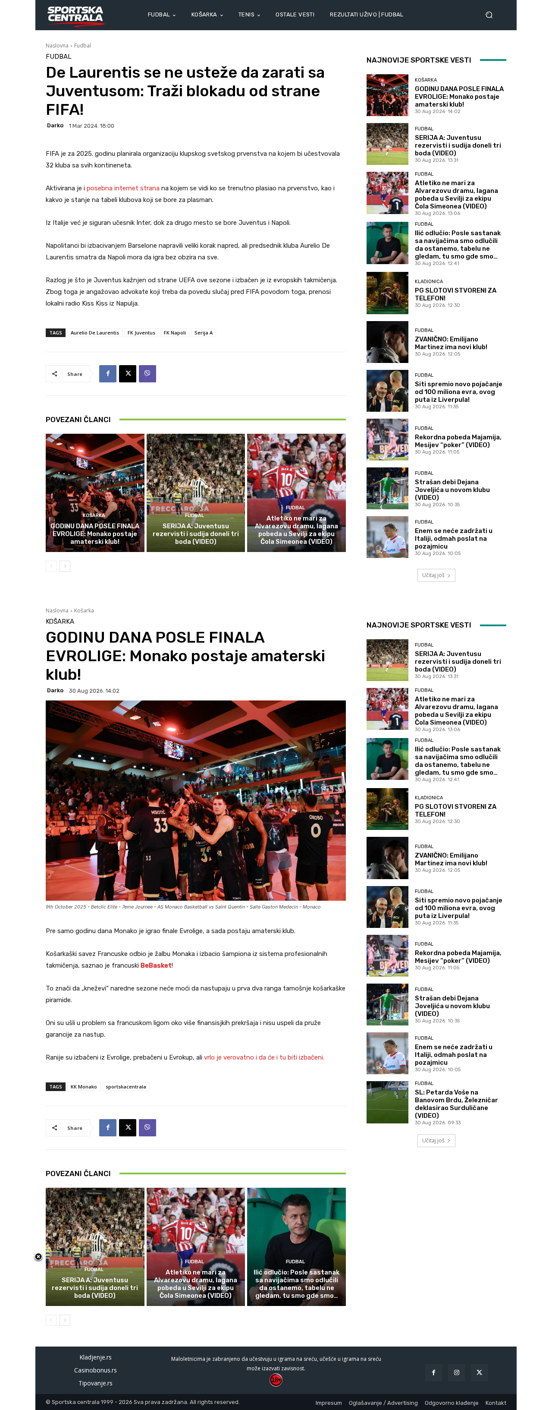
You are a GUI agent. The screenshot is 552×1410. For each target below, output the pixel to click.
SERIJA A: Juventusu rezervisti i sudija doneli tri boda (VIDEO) (196, 534)
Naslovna (57, 45)
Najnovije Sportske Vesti (419, 60)
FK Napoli (175, 332)
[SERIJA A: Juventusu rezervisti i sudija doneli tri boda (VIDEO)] (196, 493)
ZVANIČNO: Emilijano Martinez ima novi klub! (451, 343)
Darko (55, 125)
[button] (492, 15)
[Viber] (147, 373)
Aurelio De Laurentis (95, 332)
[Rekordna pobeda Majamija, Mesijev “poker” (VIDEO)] (387, 440)
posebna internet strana (123, 188)
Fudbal (82, 45)
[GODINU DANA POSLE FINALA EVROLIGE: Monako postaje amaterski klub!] (95, 493)
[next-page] (65, 566)
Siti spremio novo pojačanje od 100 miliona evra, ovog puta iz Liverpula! (458, 392)
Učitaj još (433, 575)
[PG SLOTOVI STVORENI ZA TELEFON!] (387, 293)
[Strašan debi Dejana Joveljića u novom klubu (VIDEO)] (387, 488)
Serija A (203, 332)
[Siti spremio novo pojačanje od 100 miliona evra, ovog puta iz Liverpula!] (387, 391)
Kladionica (429, 281)
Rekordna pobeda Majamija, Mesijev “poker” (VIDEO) (458, 441)
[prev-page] (51, 566)
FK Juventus (141, 332)
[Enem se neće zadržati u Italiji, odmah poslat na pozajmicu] (387, 537)
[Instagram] (456, 1372)
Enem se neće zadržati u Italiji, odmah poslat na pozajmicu (453, 538)
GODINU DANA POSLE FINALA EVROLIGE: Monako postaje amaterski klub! (94, 534)
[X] (127, 373)
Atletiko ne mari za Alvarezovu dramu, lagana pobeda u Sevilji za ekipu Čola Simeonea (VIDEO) (296, 530)
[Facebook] (107, 373)
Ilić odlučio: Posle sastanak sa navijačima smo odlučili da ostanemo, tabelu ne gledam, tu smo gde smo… (458, 244)
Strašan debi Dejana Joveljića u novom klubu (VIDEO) (452, 490)
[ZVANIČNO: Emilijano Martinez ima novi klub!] (387, 342)
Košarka (94, 515)
